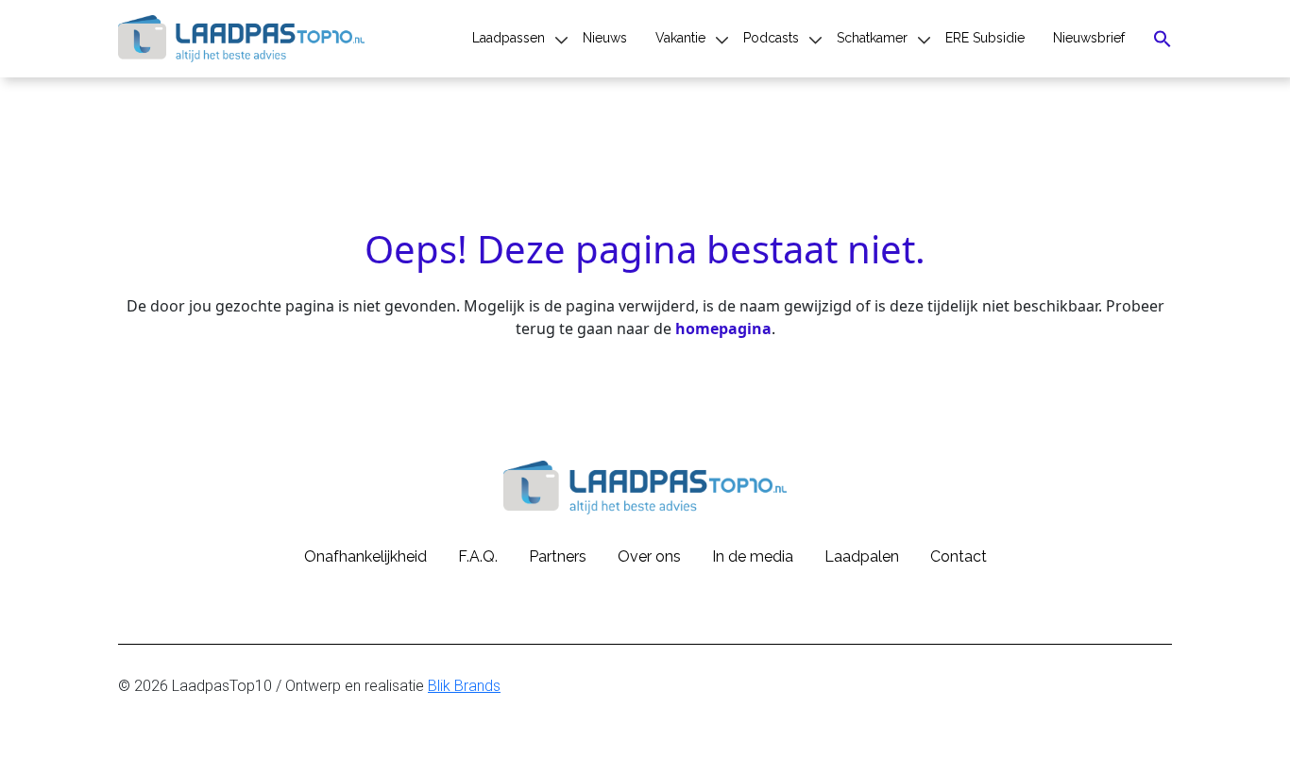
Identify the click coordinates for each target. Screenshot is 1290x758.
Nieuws (605, 37)
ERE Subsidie (985, 37)
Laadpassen (508, 37)
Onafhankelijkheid (365, 556)
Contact (958, 556)
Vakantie (680, 37)
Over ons (649, 556)
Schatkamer (872, 37)
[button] (1162, 38)
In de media (752, 556)
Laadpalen (861, 556)
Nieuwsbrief (1089, 37)
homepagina (723, 328)
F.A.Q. (478, 556)
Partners (557, 556)
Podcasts (771, 37)
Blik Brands (464, 686)
